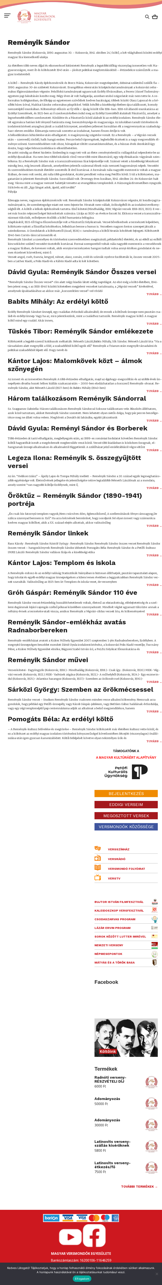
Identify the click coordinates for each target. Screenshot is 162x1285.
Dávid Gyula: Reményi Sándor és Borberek (77, 428)
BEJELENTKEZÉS (126, 793)
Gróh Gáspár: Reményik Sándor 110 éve (72, 592)
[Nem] (157, 1274)
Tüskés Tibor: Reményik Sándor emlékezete (80, 331)
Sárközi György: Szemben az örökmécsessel (80, 689)
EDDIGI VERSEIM (126, 804)
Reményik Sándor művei (48, 660)
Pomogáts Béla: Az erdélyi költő (60, 719)
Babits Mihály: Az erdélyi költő (58, 301)
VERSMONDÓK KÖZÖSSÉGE (126, 826)
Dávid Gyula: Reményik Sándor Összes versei (82, 272)
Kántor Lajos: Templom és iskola (62, 563)
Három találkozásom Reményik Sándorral (77, 398)
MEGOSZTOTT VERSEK (126, 815)
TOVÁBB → (154, 294)
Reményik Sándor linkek (48, 533)
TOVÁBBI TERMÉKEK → (139, 1186)
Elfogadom (82, 1278)
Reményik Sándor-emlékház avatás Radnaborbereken (67, 626)
